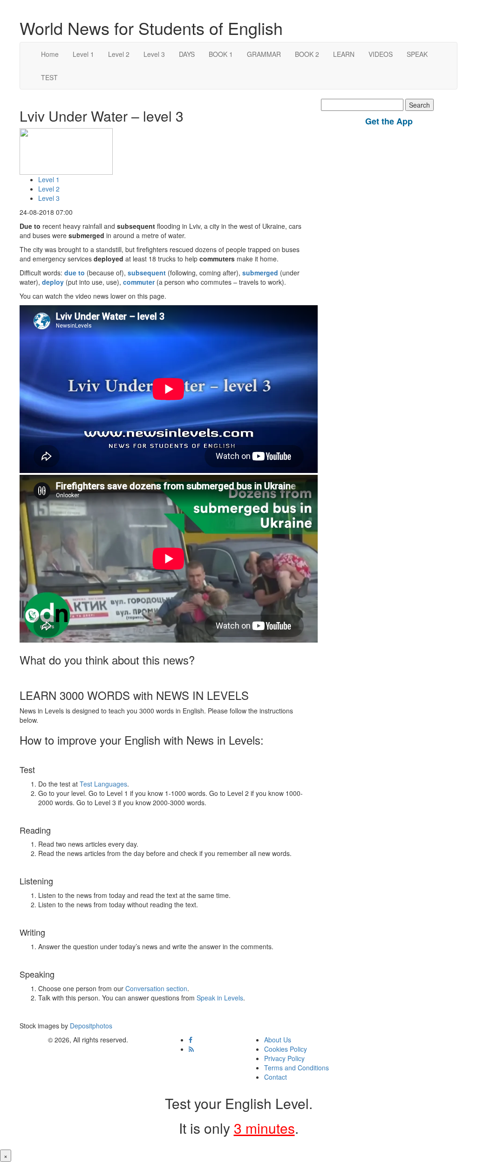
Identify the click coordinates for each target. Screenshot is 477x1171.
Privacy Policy (284, 1058)
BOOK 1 (221, 54)
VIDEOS (380, 54)
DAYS (187, 54)
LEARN (343, 54)
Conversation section (156, 988)
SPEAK (417, 54)
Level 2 (118, 54)
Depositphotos (90, 1025)
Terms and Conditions (296, 1067)
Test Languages (103, 783)
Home (50, 54)
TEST (49, 77)
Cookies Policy (285, 1049)
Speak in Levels (220, 997)
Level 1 (83, 54)
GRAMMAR (264, 54)
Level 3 (154, 54)
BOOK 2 (307, 54)
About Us (277, 1039)
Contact (275, 1077)
